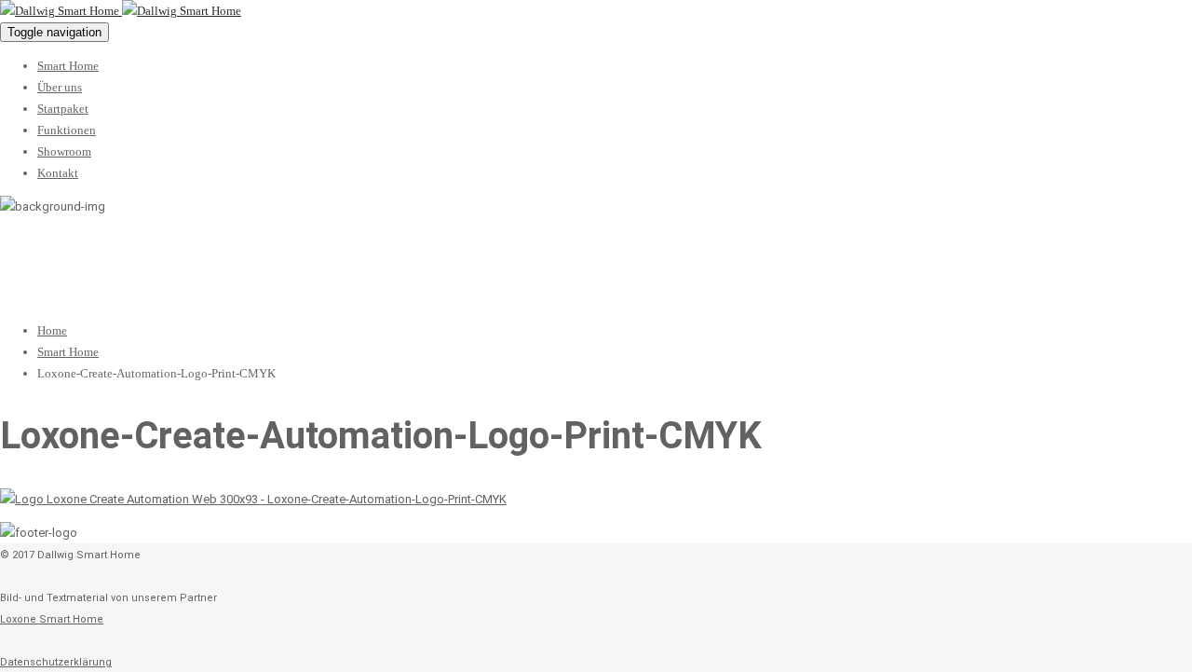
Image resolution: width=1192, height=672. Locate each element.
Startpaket (62, 109)
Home (52, 330)
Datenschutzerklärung (56, 662)
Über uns (59, 87)
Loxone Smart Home (51, 619)
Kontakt (57, 173)
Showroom (64, 151)
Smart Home (68, 66)
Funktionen (66, 130)
